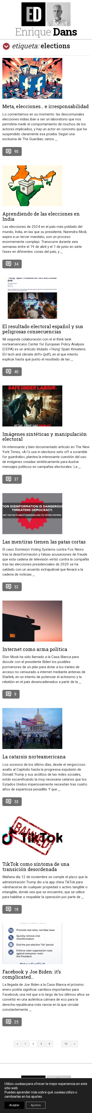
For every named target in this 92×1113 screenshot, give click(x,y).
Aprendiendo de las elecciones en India (41, 216)
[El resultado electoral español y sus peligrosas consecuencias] (46, 298)
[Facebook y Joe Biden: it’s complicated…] (46, 943)
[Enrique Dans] (46, 14)
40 (16, 371)
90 (16, 151)
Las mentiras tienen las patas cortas (44, 542)
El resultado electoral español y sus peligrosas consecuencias (42, 329)
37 (16, 479)
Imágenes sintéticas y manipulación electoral (44, 436)
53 (16, 801)
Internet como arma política (34, 649)
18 (16, 909)
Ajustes (36, 1105)
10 (65, 1043)
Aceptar (14, 1105)
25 (16, 1021)
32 (16, 586)
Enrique (46, 31)
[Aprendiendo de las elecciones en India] (46, 185)
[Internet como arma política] (46, 621)
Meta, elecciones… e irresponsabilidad (45, 106)
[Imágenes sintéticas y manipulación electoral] (46, 405)
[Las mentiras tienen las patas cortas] (46, 513)
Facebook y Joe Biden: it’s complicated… (31, 974)
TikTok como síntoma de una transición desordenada (35, 866)
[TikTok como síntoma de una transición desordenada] (46, 835)
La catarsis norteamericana (34, 756)
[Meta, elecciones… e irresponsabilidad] (46, 78)
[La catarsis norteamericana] (46, 728)
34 (16, 264)
